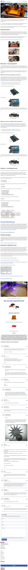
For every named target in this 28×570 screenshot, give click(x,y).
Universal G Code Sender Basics (6, 278)
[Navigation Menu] (24, 1)
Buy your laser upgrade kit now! (14, 301)
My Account (2, 556)
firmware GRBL (19, 70)
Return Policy (2, 553)
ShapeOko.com (3, 21)
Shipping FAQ (2, 552)
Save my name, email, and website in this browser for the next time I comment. (12, 537)
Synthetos (2, 67)
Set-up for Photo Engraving (8, 222)
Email (3, 521)
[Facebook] (1, 542)
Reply (26, 346)
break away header (21, 79)
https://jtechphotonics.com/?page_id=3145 (19, 392)
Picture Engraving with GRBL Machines (7, 232)
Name (3, 518)
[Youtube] (2, 542)
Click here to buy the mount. (18, 39)
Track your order (3, 557)
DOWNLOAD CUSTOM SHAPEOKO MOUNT (17, 37)
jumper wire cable (3, 80)
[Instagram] (3, 542)
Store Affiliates (3, 558)
